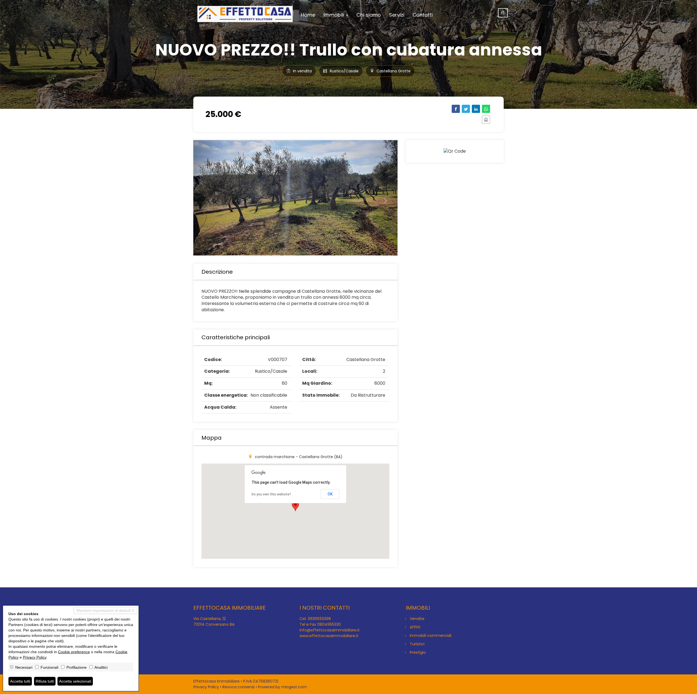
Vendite (417, 618)
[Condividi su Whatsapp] (486, 109)
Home (308, 14)
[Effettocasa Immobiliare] (245, 14)
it (503, 13)
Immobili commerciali (430, 635)
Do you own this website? (271, 494)
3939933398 (319, 618)
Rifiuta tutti (45, 681)
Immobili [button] (334, 14)
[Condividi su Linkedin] (476, 109)
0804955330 (329, 624)
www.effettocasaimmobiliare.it (328, 636)
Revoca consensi (238, 687)
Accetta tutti (20, 681)
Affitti (415, 627)
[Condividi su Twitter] (466, 109)
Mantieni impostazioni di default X (105, 610)
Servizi (396, 14)
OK (330, 494)
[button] (208, 198)
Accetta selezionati (75, 681)
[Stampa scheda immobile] (486, 120)
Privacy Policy (206, 687)
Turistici (417, 644)
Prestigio (418, 652)
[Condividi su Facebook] (456, 109)
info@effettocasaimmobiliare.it (329, 630)
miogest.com (294, 687)
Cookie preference (74, 652)
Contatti (422, 14)
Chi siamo (368, 14)
